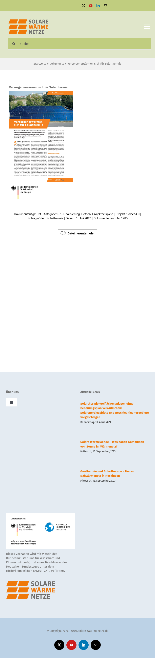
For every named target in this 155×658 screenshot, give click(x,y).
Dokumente (56, 63)
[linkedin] (98, 5)
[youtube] (90, 5)
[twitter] (83, 5)
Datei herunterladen (81, 233)
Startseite (40, 63)
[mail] (105, 5)
